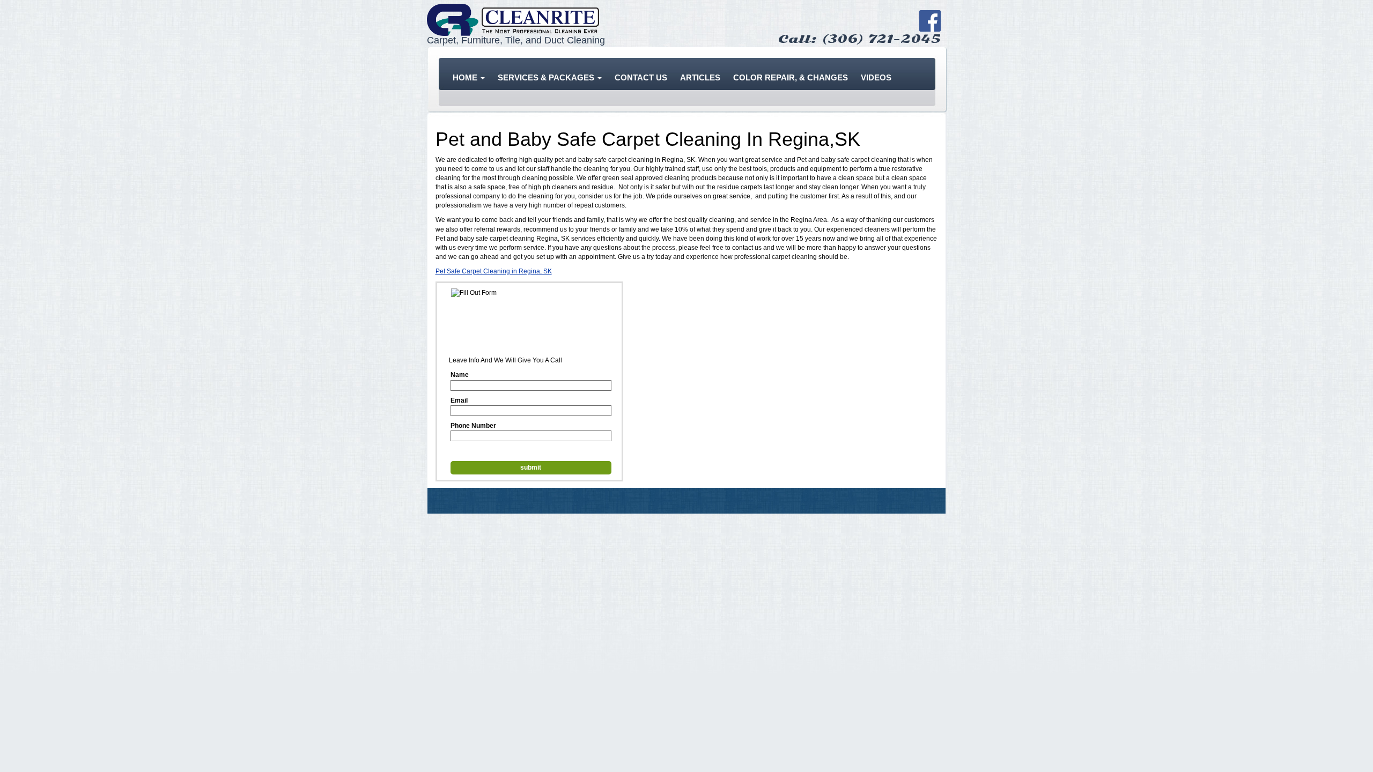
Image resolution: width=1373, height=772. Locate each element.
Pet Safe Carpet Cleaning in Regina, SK (493, 271)
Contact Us (641, 77)
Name (460, 374)
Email (459, 400)
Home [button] (466, 77)
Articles (700, 77)
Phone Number (473, 425)
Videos (876, 77)
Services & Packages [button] (547, 77)
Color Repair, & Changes (790, 77)
